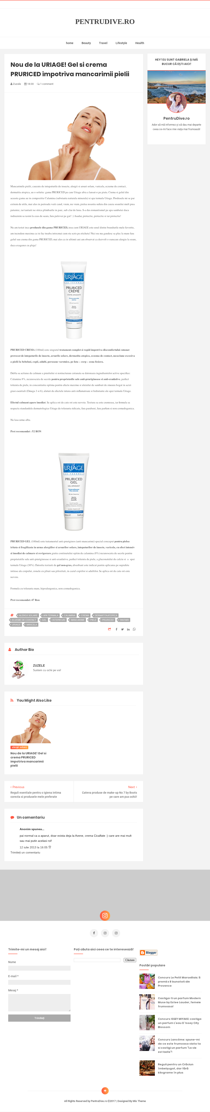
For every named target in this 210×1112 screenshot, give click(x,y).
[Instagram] (164, 136)
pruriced (108, 620)
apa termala (50, 615)
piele (93, 620)
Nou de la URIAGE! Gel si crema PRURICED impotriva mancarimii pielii (28, 759)
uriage (16, 624)
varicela (31, 624)
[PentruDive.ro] (182, 136)
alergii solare (28, 615)
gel (44, 620)
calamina (69, 615)
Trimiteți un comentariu (25, 852)
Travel (103, 43)
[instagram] (105, 933)
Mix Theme (139, 1101)
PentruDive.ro (105, 22)
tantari (124, 620)
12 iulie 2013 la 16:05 (34, 847)
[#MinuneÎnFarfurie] (170, 136)
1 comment (46, 83)
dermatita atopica (106, 615)
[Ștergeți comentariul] (49, 847)
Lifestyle (121, 43)
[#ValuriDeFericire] (176, 136)
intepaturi (58, 620)
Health (139, 43)
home (69, 43)
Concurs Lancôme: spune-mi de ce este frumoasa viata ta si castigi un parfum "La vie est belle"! (179, 1046)
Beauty (86, 43)
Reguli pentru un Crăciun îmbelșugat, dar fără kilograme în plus (175, 1068)
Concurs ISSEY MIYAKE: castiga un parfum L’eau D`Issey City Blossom (179, 1023)
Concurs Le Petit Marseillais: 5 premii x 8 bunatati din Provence (179, 982)
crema (85, 615)
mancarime (77, 620)
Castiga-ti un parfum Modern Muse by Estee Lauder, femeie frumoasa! (179, 1002)
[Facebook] (188, 136)
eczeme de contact (24, 620)
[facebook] (94, 933)
